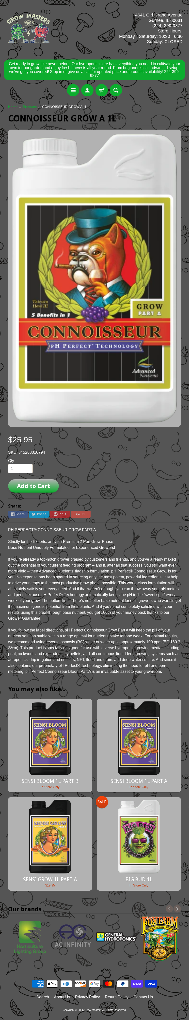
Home (12, 107)
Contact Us (143, 997)
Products (30, 107)
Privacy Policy (87, 997)
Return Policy (116, 997)
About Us (62, 997)
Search (42, 997)
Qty (11, 461)
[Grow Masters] (28, 28)
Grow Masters (93, 1009)
